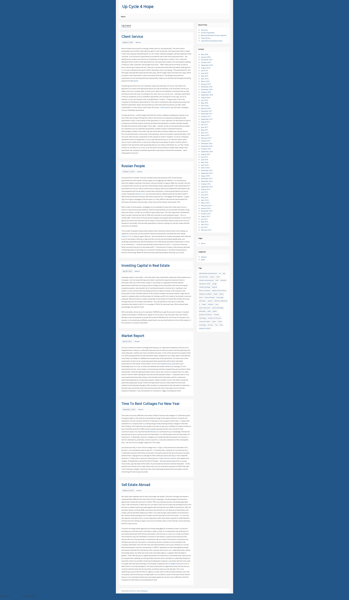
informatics (202, 301)
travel (221, 325)
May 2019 (204, 76)
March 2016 (205, 168)
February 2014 (206, 206)
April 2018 (204, 106)
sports (214, 321)
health (215, 294)
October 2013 (206, 214)
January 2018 (206, 108)
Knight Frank (175, 564)
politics (215, 311)
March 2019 (205, 81)
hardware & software (205, 294)
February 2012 (206, 230)
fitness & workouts (204, 290)
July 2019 (204, 70)
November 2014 (206, 181)
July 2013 (204, 219)
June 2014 (204, 195)
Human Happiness (207, 33)
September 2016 (207, 151)
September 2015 (207, 173)
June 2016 (204, 160)
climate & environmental (206, 280)
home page (219, 297)
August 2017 (205, 122)
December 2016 (206, 143)
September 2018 (207, 95)
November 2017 (206, 114)
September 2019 (207, 65)
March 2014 (205, 203)
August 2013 (205, 216)
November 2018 (206, 89)
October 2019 (206, 62)
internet (210, 301)
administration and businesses (208, 273)
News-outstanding (217, 308)
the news (210, 325)
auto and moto (203, 277)
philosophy (202, 311)
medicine (210, 304)
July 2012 (204, 227)
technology (202, 325)
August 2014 (205, 189)
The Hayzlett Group (164, 364)
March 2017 (205, 135)
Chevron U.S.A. (140, 194)
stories (220, 321)
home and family (209, 297)
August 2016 (205, 154)
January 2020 (206, 57)
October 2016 (206, 149)
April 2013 (204, 224)
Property (216, 314)
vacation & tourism (204, 328)
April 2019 (204, 79)
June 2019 (204, 73)
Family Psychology (204, 287)
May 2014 (204, 197)
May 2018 (204, 103)
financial (214, 287)
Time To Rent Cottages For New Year (151, 404)
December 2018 (206, 87)
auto (224, 273)
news (216, 304)
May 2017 (204, 130)
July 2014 (204, 192)
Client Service (132, 37)
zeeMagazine (144, 591)
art (220, 273)
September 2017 (207, 119)
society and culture (204, 321)
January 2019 (206, 84)
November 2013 (206, 211)
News (203, 260)
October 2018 (206, 92)
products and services (205, 314)
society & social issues (214, 318)
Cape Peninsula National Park (211, 41)
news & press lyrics (204, 308)
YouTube (170, 458)
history (221, 294)
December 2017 (206, 111)
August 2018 (205, 97)
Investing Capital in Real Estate (146, 266)
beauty (212, 277)
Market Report (133, 336)
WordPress (133, 591)
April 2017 (204, 133)
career (218, 277)
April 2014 (204, 200)
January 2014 (206, 208)
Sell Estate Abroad (136, 485)
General (204, 257)
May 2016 (204, 162)
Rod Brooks (152, 432)
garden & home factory (219, 290)
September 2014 (207, 187)
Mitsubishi (134, 81)
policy (209, 311)
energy (214, 284)
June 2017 (204, 127)
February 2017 (206, 138)
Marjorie (138, 42)
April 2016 (204, 165)
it (199, 304)
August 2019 (205, 68)
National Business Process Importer (214, 35)
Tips (216, 325)
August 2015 (205, 176)
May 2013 (204, 222)
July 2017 (204, 124)
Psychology (202, 318)
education (223, 280)
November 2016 (206, 146)
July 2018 (204, 100)
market (204, 304)
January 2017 (206, 141)
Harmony (204, 30)
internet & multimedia (220, 301)
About (123, 17)
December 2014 (206, 178)
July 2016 (204, 157)
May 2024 (204, 54)
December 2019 (206, 60)
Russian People (133, 166)
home (201, 297)
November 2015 (206, 170)
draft (217, 280)
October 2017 (206, 116)
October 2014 (206, 184)
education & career (204, 284)
